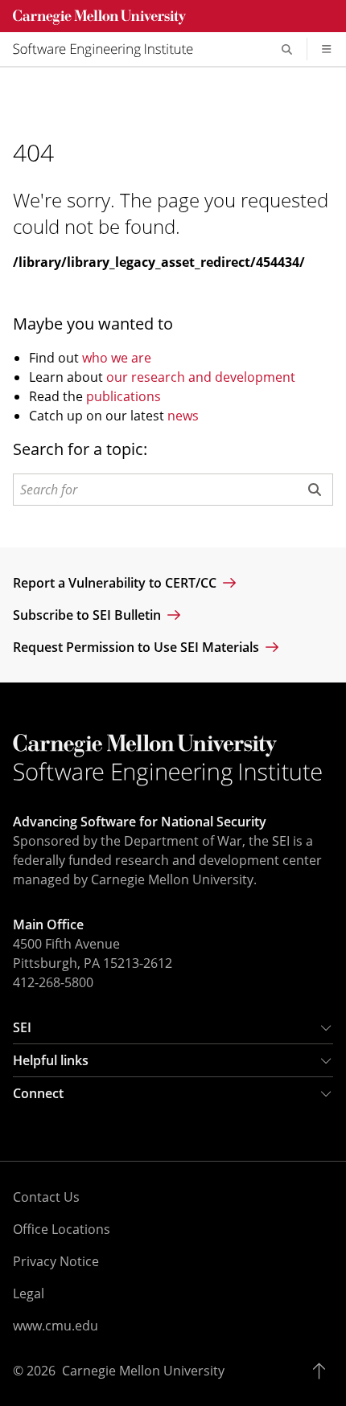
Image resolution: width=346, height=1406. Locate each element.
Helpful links (51, 1060)
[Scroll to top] (323, 1370)
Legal (28, 1293)
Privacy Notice (56, 1261)
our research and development (200, 377)
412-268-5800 (53, 982)
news (183, 415)
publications (123, 396)
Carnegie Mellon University (143, 1370)
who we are (116, 358)
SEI (22, 1027)
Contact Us (46, 1197)
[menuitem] (109, 49)
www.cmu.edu (55, 1325)
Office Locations (61, 1229)
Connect (38, 1093)
